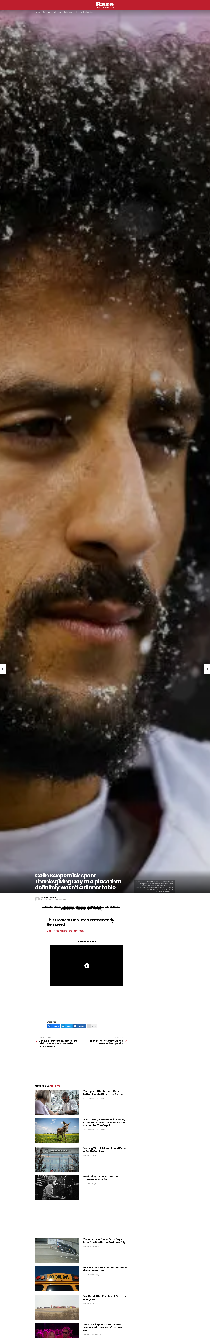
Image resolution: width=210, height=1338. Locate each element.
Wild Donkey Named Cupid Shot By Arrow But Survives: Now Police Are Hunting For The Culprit (104, 1122)
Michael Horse (80, 906)
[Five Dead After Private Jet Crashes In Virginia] (57, 1307)
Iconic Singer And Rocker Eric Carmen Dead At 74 (100, 1178)
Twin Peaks (97, 909)
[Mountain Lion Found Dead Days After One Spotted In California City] (57, 1250)
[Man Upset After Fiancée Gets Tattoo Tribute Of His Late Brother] (57, 1102)
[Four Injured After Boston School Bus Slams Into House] (57, 1278)
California (57, 906)
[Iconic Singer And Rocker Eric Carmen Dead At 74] (57, 1187)
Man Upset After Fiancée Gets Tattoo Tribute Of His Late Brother (103, 1092)
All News (54, 1085)
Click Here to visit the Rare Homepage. (65, 930)
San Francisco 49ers (67, 909)
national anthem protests (95, 906)
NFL (107, 906)
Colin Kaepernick (68, 906)
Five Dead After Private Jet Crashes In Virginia (104, 1297)
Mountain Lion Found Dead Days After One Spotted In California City (104, 1240)
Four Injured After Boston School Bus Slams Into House (105, 1269)
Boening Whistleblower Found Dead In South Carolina (104, 1149)
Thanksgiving (81, 909)
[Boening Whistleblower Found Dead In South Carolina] (57, 1159)
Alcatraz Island (47, 906)
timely (89, 909)
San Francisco (114, 906)
